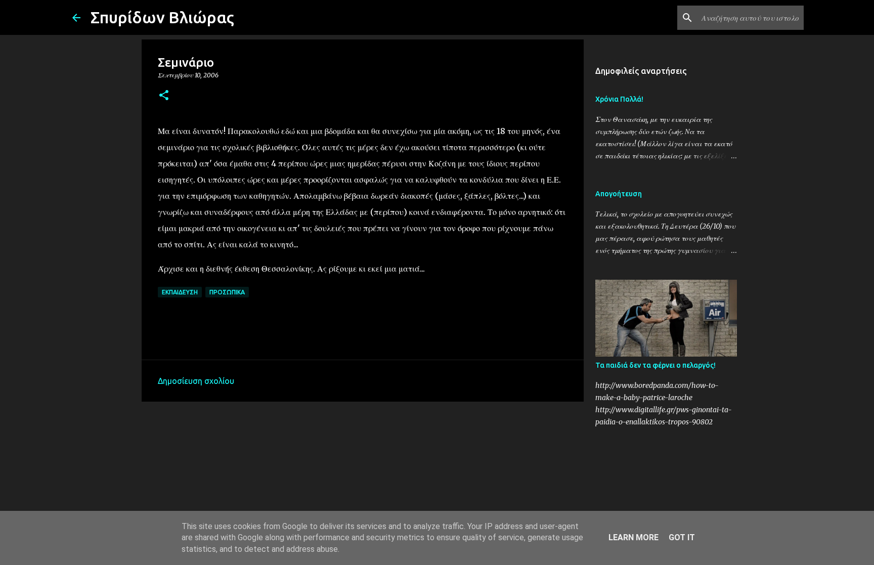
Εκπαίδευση (180, 292)
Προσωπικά (227, 292)
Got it (682, 537)
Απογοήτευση (618, 194)
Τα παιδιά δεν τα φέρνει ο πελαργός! (655, 365)
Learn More (633, 537)
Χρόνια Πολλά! (619, 99)
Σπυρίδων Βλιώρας (162, 17)
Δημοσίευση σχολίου (196, 380)
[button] (164, 96)
